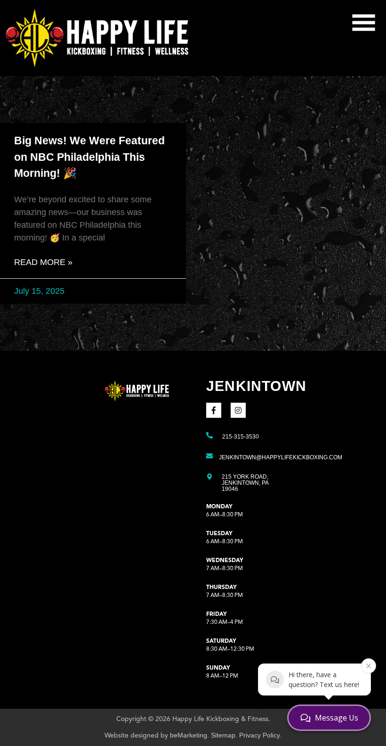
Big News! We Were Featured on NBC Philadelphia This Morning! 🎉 (89, 156)
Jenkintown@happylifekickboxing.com (280, 457)
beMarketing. (189, 735)
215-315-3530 (240, 436)
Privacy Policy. (260, 735)
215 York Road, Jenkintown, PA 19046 (245, 482)
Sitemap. (224, 735)
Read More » (43, 262)
